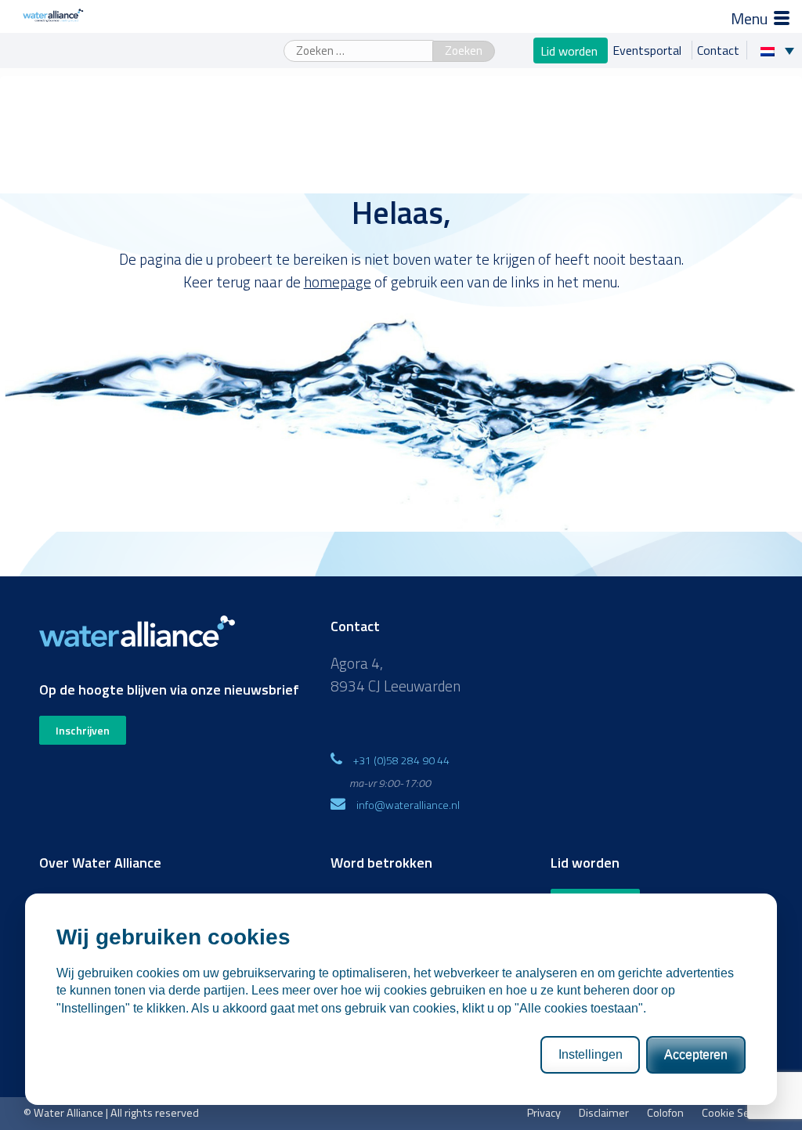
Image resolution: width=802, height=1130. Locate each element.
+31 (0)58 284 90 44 (401, 760)
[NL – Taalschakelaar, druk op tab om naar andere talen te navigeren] (781, 50)
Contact (718, 50)
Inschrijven (83, 730)
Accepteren (696, 1054)
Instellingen (590, 1054)
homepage (337, 281)
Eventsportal (648, 50)
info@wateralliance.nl (408, 804)
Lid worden (570, 50)
